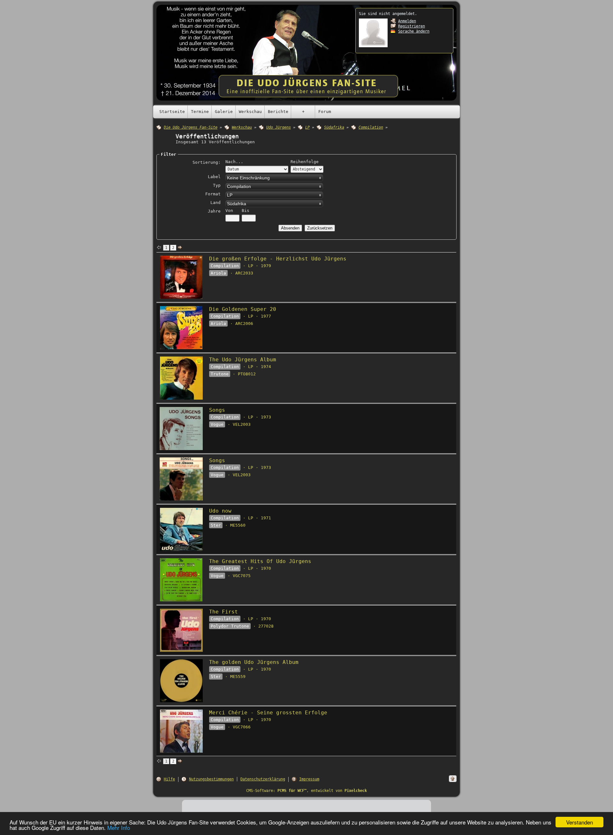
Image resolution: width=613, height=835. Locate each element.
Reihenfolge (305, 161)
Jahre (214, 211)
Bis (245, 210)
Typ (217, 185)
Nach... (234, 161)
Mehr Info (118, 827)
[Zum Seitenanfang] (452, 779)
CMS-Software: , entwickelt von (306, 790)
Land (215, 202)
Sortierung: (207, 162)
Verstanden (579, 822)
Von (229, 210)
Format (213, 194)
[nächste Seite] (180, 247)
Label (214, 176)
